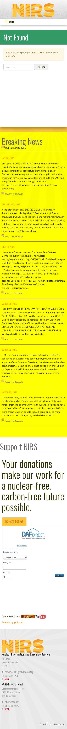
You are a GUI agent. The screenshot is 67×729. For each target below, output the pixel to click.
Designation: (8, 563)
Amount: (6, 572)
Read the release (14, 194)
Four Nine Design (57, 724)
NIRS (7, 679)
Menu (11, 22)
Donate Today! (14, 521)
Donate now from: (10, 552)
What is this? (22, 546)
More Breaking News (15, 147)
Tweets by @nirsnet (13, 622)
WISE (7, 709)
